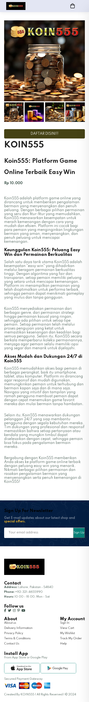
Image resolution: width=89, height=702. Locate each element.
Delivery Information (18, 628)
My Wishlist (67, 633)
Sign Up (78, 532)
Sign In (64, 622)
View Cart (67, 628)
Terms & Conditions (17, 638)
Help (63, 643)
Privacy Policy (13, 633)
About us (10, 622)
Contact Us (11, 643)
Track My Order (71, 638)
